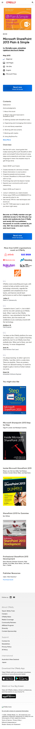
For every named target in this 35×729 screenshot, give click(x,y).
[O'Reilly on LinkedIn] (11, 597)
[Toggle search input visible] (32, 2)
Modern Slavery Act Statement (11, 724)
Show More (7, 140)
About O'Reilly (8, 607)
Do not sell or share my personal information (15, 711)
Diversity (5, 628)
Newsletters (6, 644)
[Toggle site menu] (2, 2)
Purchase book (8, 580)
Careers (4, 614)
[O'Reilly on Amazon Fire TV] (9, 698)
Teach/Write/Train (8, 611)
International (7, 656)
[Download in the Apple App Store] (8, 680)
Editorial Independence (9, 722)
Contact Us (6, 641)
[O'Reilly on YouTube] (14, 597)
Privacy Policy (6, 647)
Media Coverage (8, 620)
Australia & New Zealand (10, 659)
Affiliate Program (8, 625)
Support (5, 637)
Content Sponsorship (9, 631)
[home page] (11, 2)
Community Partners (9, 622)
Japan (4, 662)
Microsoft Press (11, 74)
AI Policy (5, 650)
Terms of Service (7, 720)
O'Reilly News (6, 617)
